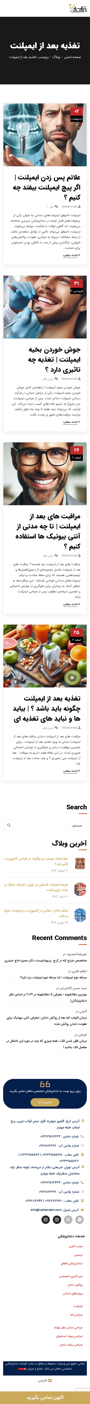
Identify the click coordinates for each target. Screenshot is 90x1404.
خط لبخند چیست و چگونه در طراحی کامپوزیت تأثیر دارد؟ (36, 861)
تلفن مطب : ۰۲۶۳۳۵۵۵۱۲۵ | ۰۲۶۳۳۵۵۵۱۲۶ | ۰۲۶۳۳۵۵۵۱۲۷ (49, 1158)
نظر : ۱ (50, 206)
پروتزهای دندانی (73, 1293)
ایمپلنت (78, 1306)
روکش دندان (75, 1285)
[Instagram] (68, 1219)
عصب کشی (76, 1246)
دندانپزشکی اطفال (72, 1263)
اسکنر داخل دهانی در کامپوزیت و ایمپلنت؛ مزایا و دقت (36, 913)
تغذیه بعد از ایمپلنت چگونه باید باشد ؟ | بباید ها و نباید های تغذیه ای (46, 709)
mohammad (69, 206)
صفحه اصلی (72, 57)
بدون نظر (48, 379)
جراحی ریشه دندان (71, 1344)
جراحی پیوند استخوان (69, 1336)
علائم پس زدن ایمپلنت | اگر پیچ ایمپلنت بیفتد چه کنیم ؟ (46, 188)
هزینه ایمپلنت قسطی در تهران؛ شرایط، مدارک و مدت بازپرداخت (36, 887)
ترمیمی (78, 1255)
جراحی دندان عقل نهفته (68, 1327)
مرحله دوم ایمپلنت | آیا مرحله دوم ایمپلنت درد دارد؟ (53, 977)
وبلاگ (56, 57)
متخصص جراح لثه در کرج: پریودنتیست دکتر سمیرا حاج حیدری (45, 960)
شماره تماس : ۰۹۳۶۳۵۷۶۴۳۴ (59, 1136)
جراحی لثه (76, 1314)
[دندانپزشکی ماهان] (78, 8)
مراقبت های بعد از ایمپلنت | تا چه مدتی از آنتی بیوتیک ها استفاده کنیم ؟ (47, 531)
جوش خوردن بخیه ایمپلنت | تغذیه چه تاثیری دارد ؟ (54, 360)
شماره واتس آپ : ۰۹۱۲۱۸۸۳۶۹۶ (59, 1145)
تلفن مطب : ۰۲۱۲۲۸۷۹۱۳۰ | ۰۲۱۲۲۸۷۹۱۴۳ (52, 1200)
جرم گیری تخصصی (71, 1276)
